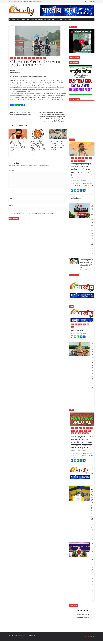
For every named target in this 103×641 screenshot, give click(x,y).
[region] (67, 10)
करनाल (12, 58)
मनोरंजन (48, 19)
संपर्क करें (69, 19)
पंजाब (33, 58)
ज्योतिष (61, 19)
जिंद (21, 58)
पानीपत (37, 58)
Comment (12, 170)
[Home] (10, 19)
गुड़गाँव (87, 428)
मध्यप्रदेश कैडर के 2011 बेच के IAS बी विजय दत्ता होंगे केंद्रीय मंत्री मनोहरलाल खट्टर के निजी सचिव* (22, 113)
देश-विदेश (13, 19)
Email (11, 198)
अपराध (32, 19)
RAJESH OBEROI (22, 68)
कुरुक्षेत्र (80, 428)
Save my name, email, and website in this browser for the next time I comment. (33, 213)
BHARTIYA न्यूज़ (77, 330)
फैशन (57, 19)
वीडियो (65, 19)
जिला (23, 19)
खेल (45, 19)
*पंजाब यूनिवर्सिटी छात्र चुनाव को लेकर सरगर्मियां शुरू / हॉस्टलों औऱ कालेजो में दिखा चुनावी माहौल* (92, 224)
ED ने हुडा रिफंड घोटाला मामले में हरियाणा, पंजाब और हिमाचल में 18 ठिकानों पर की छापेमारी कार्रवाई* (92, 565)
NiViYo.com (26, 637)
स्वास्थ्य (53, 19)
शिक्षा (36, 19)
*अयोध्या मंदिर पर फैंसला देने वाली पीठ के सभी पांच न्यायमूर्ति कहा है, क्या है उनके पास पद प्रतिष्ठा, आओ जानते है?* (92, 367)
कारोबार (28, 19)
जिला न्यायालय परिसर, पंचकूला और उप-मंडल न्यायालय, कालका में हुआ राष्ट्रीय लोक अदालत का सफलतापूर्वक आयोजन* (57, 145)
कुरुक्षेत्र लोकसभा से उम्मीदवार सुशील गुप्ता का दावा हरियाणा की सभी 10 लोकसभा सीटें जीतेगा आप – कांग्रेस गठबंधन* (92, 509)
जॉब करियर (40, 19)
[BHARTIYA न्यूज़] (81, 315)
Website (11, 205)
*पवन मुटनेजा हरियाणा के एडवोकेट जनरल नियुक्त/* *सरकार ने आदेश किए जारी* (80, 197)
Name (11, 191)
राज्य (18, 19)
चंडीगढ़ (18, 58)
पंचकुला (30, 58)
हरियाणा (44, 58)
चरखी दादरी (72, 430)
